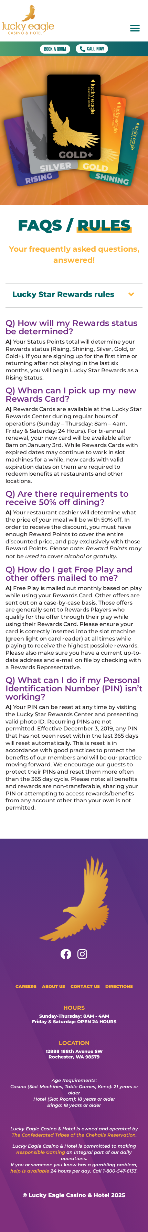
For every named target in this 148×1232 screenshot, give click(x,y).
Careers (25, 986)
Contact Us (85, 986)
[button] (134, 28)
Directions (119, 986)
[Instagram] (82, 954)
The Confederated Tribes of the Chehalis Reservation (74, 1135)
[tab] (74, 294)
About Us (53, 986)
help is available (29, 1171)
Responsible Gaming (40, 1152)
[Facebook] (65, 954)
